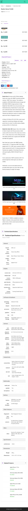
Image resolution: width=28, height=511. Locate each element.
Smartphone (8, 5)
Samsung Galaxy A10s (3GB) (16, 478)
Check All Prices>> (6, 57)
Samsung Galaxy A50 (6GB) (16, 489)
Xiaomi (5, 82)
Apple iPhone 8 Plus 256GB (16, 494)
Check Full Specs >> (6, 80)
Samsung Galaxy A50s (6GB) (16, 472)
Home (2, 5)
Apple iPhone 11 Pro (14, 467)
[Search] (24, 2)
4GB (21, 60)
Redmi (2, 82)
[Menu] (1, 2)
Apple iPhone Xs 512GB (15, 483)
